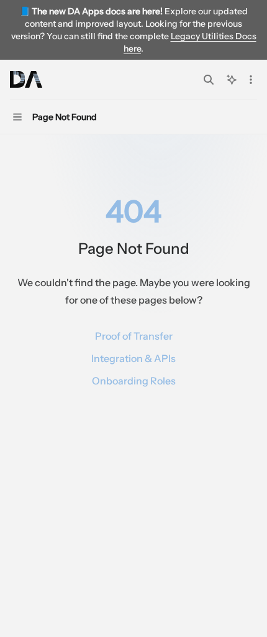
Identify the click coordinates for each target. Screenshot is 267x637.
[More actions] (251, 79)
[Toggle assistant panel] (231, 79)
